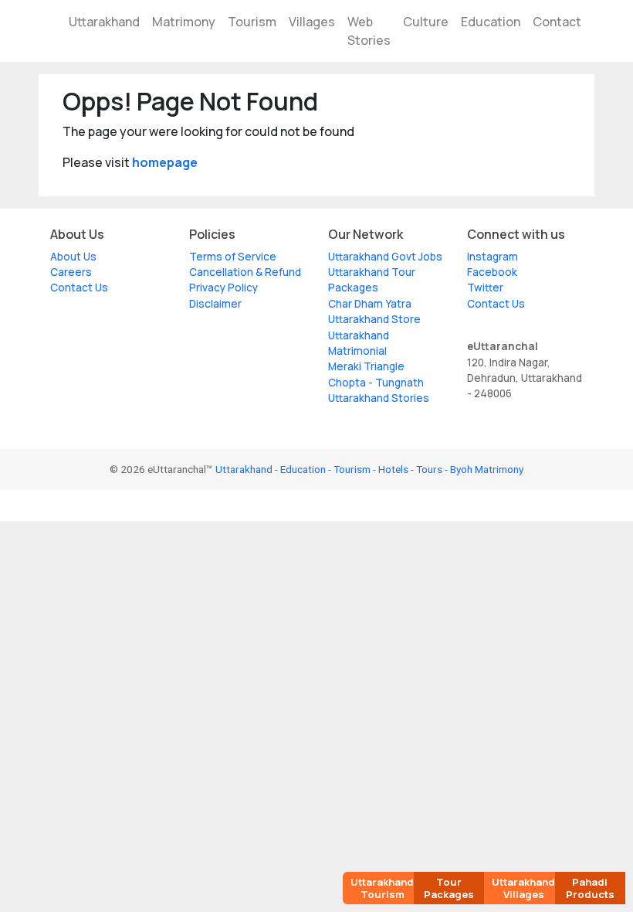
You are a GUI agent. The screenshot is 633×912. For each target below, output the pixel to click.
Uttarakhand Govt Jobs (385, 257)
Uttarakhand (104, 21)
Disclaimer (215, 304)
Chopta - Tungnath (376, 383)
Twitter (485, 287)
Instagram (492, 257)
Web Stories (369, 31)
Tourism (252, 21)
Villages (312, 21)
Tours (429, 469)
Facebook (492, 272)
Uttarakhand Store (374, 319)
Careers (71, 272)
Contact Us (79, 287)
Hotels (393, 469)
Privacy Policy (223, 287)
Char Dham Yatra (369, 304)
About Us (73, 257)
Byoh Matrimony (486, 469)
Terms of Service (232, 257)
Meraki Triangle (366, 366)
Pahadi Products (590, 888)
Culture (426, 21)
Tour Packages (449, 888)
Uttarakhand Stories (378, 398)
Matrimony (183, 21)
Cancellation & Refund (245, 272)
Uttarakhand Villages (523, 888)
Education (490, 21)
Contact (557, 21)
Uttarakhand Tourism (382, 888)
